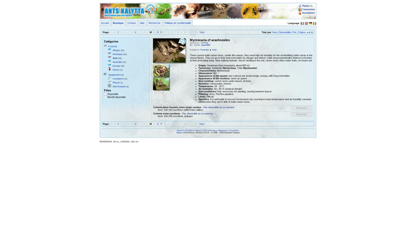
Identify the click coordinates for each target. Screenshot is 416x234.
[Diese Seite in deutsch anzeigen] (310, 23)
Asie (115, 58)
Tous (202, 32)
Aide (142, 23)
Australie (117, 62)
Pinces (116, 82)
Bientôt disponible (116, 97)
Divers (116, 69)
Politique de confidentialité (177, 23)
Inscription (308, 12)
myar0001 (205, 45)
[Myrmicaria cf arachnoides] (169, 50)
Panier (305, 6)
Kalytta (179, 133)
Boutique (118, 23)
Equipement (114, 74)
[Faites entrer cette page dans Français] (302, 23)
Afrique (116, 50)
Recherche (154, 23)
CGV (205, 130)
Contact (132, 23)
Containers (118, 78)
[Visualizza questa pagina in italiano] (314, 23)
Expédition (234, 130)
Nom (274, 32)
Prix (294, 32)
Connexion (308, 9)
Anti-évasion (119, 86)
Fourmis (112, 46)
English (189, 130)
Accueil (105, 23)
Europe (116, 66)
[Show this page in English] (306, 23)
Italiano (198, 130)
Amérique (118, 54)
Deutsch (181, 130)
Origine (301, 32)
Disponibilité (285, 32)
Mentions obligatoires (218, 130)
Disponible (112, 94)
